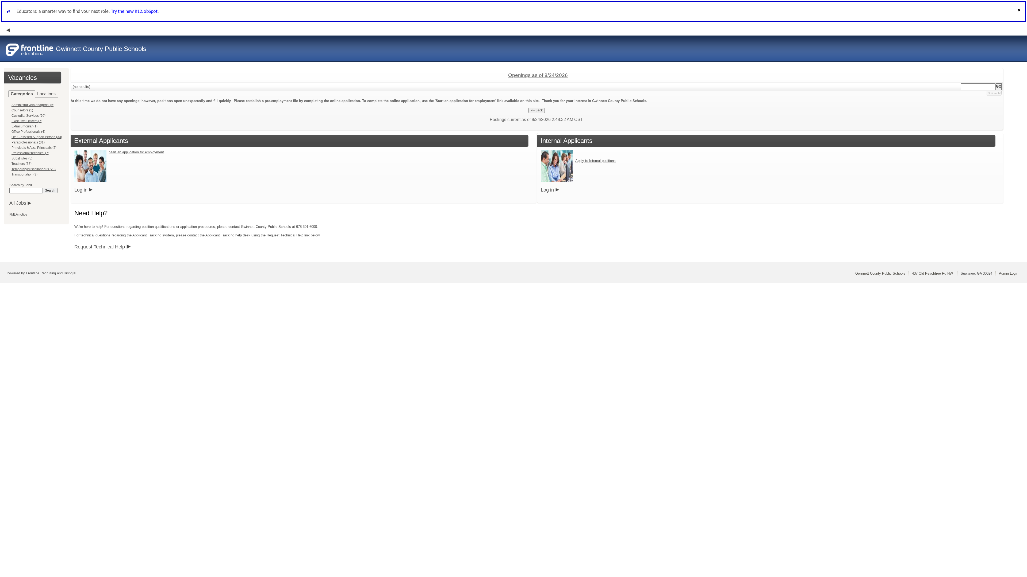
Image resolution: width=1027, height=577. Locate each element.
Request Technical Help (99, 246)
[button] (1020, 12)
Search (50, 190)
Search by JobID (21, 185)
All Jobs (17, 203)
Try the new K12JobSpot (134, 11)
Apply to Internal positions (595, 161)
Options (992, 93)
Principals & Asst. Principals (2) (34, 148)
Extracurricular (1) (24, 126)
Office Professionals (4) (28, 132)
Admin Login (1008, 273)
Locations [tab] (46, 94)
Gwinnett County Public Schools (880, 273)
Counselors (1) (22, 110)
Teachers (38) (22, 164)
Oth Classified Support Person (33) (37, 137)
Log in (80, 190)
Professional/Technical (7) (30, 153)
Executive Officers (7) (27, 121)
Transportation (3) (24, 174)
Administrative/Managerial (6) (33, 105)
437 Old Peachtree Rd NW (933, 273)
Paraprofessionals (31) (28, 142)
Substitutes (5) (22, 158)
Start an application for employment (136, 152)
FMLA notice (18, 214)
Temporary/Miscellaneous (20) (34, 169)
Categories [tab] (22, 94)
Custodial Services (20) (28, 116)
